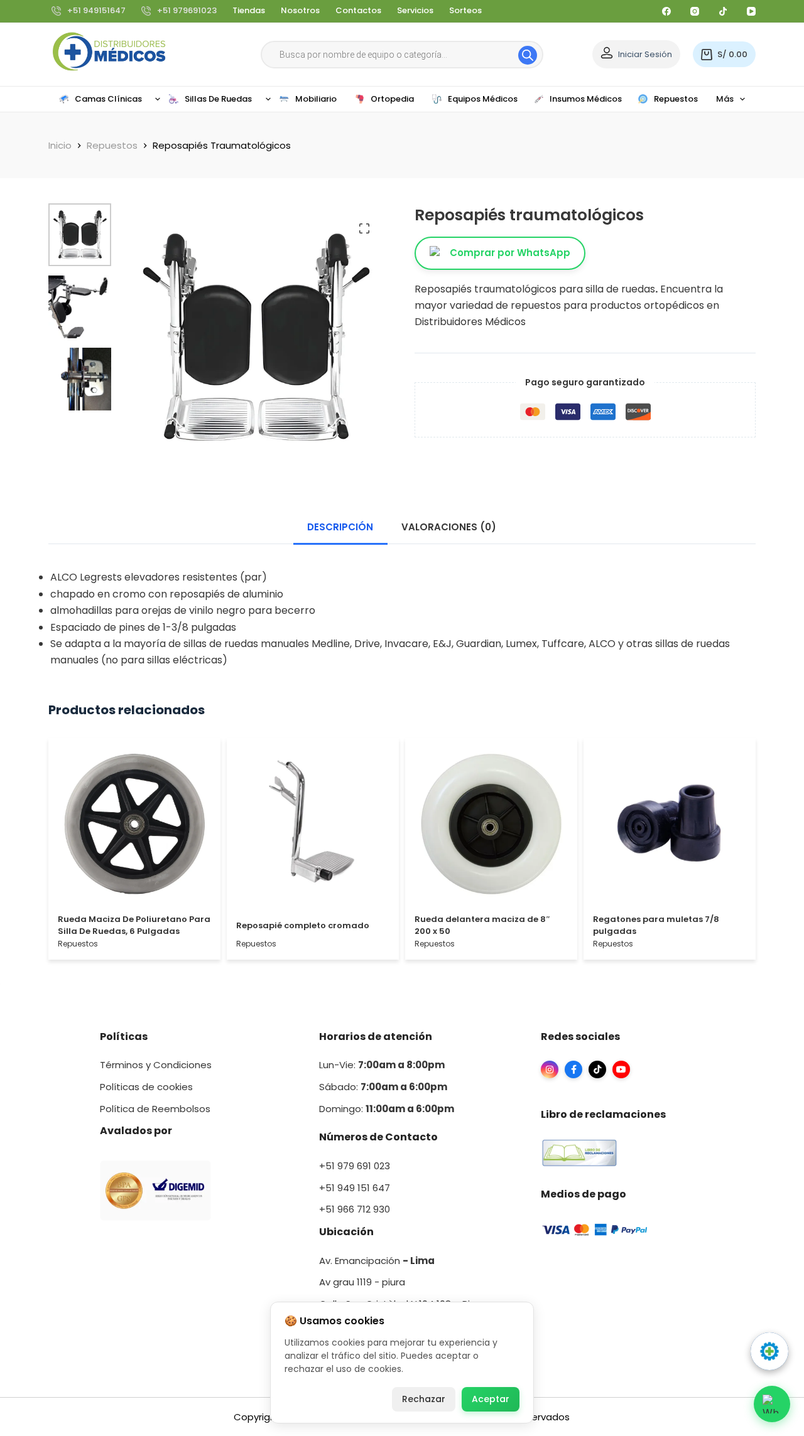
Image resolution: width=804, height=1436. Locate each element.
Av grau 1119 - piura (362, 1282)
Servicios (415, 10)
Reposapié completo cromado (302, 925)
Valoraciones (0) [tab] (448, 526)
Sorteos (465, 10)
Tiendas (248, 10)
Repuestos (78, 943)
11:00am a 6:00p (405, 1108)
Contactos (358, 10)
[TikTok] (723, 11)
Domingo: (342, 1108)
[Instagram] (694, 11)
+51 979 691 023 (354, 1165)
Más (725, 99)
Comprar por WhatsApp (510, 252)
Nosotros (300, 10)
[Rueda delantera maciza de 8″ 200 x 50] (491, 827)
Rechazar (423, 1399)
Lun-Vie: (382, 1064)
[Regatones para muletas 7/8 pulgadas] (669, 827)
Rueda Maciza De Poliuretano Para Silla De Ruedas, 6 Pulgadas (134, 925)
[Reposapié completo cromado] (312, 827)
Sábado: (383, 1086)
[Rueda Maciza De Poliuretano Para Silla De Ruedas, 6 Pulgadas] (134, 827)
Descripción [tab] (340, 526)
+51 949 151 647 (354, 1187)
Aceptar (490, 1399)
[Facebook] (666, 11)
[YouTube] (751, 11)
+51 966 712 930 (354, 1209)
